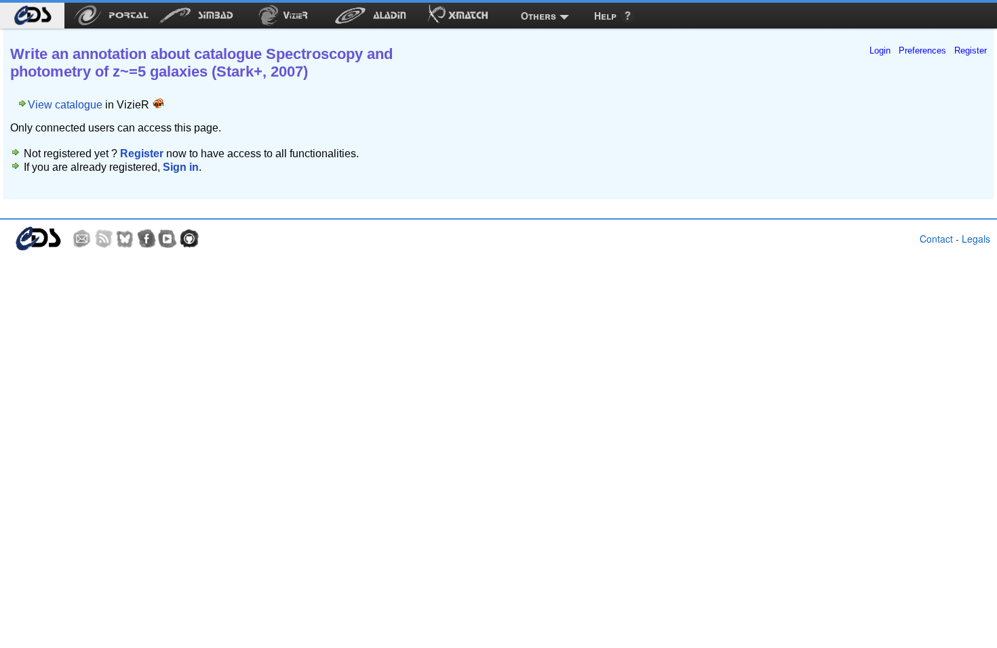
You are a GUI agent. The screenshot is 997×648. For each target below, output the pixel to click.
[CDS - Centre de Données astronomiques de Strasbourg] (38, 238)
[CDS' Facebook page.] (146, 238)
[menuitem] (32, 15)
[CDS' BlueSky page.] (124, 238)
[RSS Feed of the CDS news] (103, 238)
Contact (936, 238)
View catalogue (65, 104)
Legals (976, 238)
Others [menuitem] (538, 15)
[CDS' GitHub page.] (189, 238)
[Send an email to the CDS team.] (82, 238)
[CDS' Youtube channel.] (167, 238)
